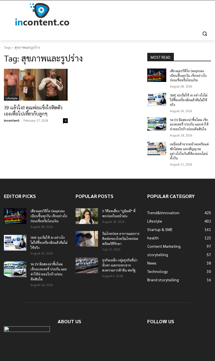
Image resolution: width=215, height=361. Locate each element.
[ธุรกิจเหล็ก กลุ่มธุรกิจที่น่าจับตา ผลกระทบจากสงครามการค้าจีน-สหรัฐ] (87, 265)
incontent (12, 120)
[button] (204, 33)
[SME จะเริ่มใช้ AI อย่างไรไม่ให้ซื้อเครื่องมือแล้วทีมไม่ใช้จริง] (156, 99)
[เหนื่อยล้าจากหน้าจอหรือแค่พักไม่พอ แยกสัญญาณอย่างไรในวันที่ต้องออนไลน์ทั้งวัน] (156, 148)
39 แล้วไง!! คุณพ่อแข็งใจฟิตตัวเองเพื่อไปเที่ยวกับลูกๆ (33, 110)
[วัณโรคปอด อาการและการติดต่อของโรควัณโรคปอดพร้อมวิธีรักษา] (87, 239)
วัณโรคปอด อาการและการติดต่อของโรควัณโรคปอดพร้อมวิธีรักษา (120, 238)
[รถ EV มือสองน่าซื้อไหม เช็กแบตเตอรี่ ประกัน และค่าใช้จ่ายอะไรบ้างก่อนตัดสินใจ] (156, 124)
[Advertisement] (145, 14)
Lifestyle (11, 98)
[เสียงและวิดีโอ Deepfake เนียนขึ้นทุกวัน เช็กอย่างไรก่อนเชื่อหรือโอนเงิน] (156, 75)
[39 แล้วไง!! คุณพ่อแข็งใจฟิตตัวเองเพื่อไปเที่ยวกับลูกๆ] (36, 85)
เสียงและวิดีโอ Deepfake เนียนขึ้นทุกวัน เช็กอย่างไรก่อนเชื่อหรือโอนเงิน (188, 75)
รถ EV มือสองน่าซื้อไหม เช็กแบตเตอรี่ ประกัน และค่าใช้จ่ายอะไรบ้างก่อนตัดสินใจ (189, 124)
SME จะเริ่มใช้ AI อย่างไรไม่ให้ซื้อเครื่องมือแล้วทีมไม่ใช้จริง (188, 100)
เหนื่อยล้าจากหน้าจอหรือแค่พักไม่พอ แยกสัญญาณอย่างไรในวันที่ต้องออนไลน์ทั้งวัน (189, 151)
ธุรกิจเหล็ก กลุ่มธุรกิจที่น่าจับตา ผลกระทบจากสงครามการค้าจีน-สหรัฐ (119, 265)
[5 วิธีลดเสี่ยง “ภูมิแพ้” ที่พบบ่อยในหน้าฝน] (87, 216)
